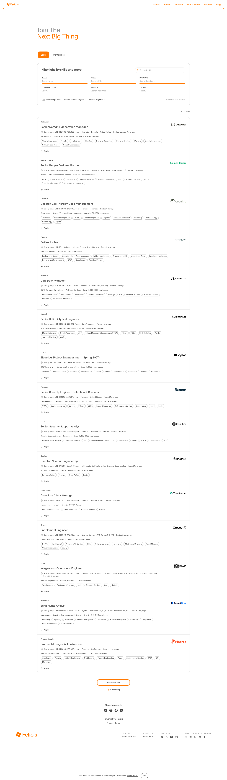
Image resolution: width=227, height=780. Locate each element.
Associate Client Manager (57, 495)
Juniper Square (47, 160)
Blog (218, 4)
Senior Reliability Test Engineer (60, 319)
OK (144, 775)
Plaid (43, 563)
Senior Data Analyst (53, 605)
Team (167, 4)
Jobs (43, 54)
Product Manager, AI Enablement (61, 644)
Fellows (208, 4)
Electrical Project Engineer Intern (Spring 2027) (70, 357)
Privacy (110, 723)
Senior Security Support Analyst (60, 426)
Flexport (44, 387)
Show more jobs (113, 682)
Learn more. (132, 775)
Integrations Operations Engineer (62, 568)
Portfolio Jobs (129, 736)
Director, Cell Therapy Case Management (67, 203)
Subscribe (148, 736)
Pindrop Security (47, 639)
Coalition (44, 421)
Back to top (115, 690)
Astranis (44, 314)
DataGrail (45, 122)
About (156, 4)
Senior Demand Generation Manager (64, 127)
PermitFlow (45, 601)
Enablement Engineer (54, 530)
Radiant (44, 456)
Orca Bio (44, 199)
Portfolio (178, 4)
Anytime (99, 99)
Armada (44, 275)
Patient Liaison (50, 242)
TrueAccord (46, 490)
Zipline (43, 352)
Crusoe (44, 525)
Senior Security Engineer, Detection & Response (70, 392)
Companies (59, 54)
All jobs (81, 99)
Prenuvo (44, 237)
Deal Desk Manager (53, 280)
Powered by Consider (175, 99)
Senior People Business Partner (60, 165)
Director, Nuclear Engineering (59, 461)
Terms (117, 723)
